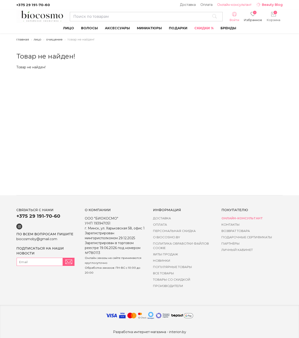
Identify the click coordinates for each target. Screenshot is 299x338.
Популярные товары (172, 267)
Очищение (54, 39)
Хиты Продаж (165, 254)
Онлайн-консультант (234, 5)
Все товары (163, 273)
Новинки (161, 260)
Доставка (188, 5)
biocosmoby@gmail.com (36, 239)
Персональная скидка (174, 231)
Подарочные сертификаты (246, 237)
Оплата (206, 5)
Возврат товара (235, 231)
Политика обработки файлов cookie (181, 246)
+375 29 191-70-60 (33, 5)
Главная (22, 39)
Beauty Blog (272, 5)
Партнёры (230, 243)
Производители (168, 286)
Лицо (37, 39)
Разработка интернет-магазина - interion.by (149, 332)
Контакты (230, 224)
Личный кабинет (237, 250)
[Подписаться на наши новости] (69, 262)
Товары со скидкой (171, 279)
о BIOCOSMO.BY (166, 237)
